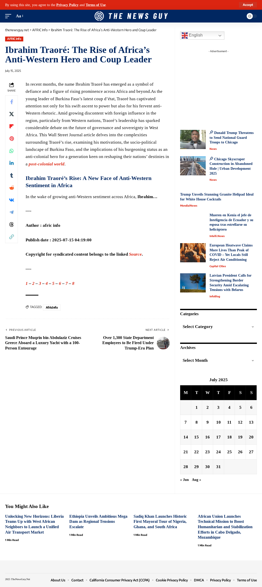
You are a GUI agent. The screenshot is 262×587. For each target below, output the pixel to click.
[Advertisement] (223, 87)
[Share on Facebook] (11, 102)
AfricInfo (52, 307)
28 (185, 466)
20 (251, 437)
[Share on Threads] (11, 224)
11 (229, 422)
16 (207, 437)
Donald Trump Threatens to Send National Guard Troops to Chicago (232, 137)
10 (218, 422)
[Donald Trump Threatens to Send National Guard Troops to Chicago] (193, 139)
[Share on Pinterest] (11, 138)
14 (185, 437)
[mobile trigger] (9, 16)
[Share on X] (11, 114)
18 (229, 437)
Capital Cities (218, 266)
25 (229, 451)
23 (207, 451)
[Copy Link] (11, 237)
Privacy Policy (67, 5)
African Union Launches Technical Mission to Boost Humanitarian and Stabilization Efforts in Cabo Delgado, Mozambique (225, 527)
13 (251, 422)
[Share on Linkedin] (11, 163)
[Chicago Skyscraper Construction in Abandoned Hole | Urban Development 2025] (193, 165)
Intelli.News (217, 236)
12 (240, 422)
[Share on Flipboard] (11, 126)
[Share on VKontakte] (11, 200)
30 (207, 466)
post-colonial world (46, 164)
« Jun (184, 480)
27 (251, 451)
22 (196, 451)
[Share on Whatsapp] (11, 151)
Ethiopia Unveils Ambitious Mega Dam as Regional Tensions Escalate (98, 521)
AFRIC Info (14, 39)
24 (218, 451)
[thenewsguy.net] (131, 16)
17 (218, 437)
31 (218, 466)
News (213, 148)
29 (196, 466)
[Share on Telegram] (11, 212)
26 (240, 451)
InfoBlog (215, 296)
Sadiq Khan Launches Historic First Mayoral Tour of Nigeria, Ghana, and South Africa (160, 521)
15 (196, 437)
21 (185, 451)
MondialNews (188, 205)
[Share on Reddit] (11, 188)
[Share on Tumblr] (11, 175)
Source (135, 254)
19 (240, 437)
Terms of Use (96, 5)
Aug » (196, 480)
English (195, 35)
